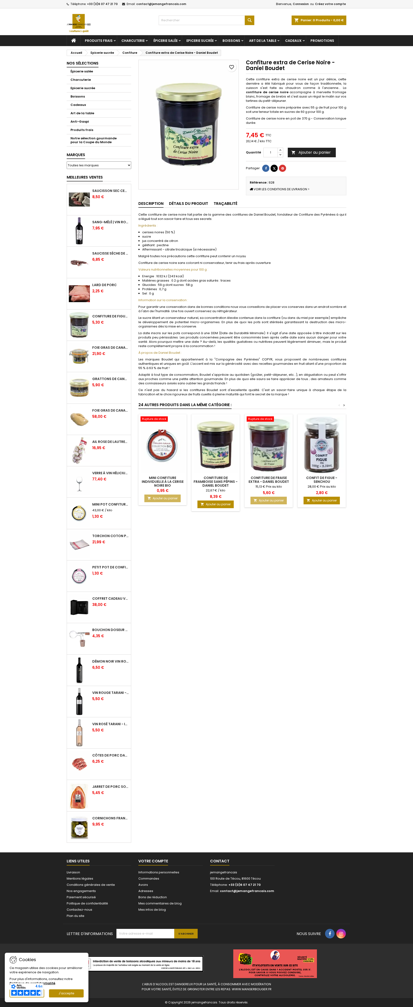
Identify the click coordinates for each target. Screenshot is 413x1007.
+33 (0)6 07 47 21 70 (102, 4)
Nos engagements (81, 891)
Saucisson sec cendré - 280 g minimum (110, 191)
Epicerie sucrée (200, 40)
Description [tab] (150, 203)
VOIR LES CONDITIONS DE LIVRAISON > (281, 189)
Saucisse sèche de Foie (110, 253)
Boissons (231, 40)
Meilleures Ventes (85, 177)
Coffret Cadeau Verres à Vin (110, 598)
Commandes (148, 878)
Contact (219, 861)
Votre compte (153, 861)
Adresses (145, 891)
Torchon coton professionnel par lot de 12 (110, 536)
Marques (76, 155)
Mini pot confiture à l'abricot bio (110, 504)
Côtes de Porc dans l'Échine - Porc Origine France (110, 755)
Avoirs (143, 884)
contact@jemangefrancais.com (161, 4)
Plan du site (75, 916)
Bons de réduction (152, 897)
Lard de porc (104, 285)
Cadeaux (293, 40)
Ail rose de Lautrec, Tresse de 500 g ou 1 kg (110, 442)
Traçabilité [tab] (225, 203)
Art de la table (262, 40)
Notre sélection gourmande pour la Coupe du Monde (94, 140)
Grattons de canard (110, 379)
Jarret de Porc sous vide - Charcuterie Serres (110, 787)
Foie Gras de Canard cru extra (110, 410)
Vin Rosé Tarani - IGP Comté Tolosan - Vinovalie (110, 724)
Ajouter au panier (311, 152)
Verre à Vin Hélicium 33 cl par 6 (110, 473)
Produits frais (99, 40)
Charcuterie (133, 40)
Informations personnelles (158, 872)
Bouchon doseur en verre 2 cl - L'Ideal (110, 630)
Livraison (73, 872)
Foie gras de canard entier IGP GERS (110, 347)
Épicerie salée (165, 40)
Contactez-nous (79, 909)
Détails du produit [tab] (188, 203)
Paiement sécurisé (81, 897)
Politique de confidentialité (87, 903)
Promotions (322, 40)
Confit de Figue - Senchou (321, 479)
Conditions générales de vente (91, 884)
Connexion (301, 4)
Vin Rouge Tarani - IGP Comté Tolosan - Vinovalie (110, 693)
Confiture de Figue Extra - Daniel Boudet (110, 316)
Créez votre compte (330, 4)
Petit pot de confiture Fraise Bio (110, 567)
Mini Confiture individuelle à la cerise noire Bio (163, 481)
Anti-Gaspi (80, 121)
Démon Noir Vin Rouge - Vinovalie (110, 661)
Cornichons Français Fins (110, 818)
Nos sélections (82, 63)
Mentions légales (80, 878)
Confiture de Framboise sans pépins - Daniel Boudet (216, 481)
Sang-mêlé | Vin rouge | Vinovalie (110, 222)
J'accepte (66, 993)
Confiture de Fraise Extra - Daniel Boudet (269, 479)
